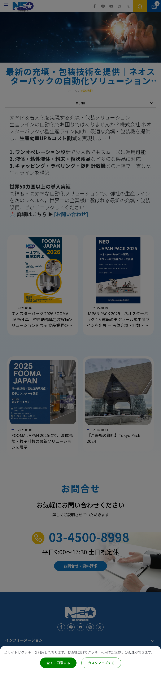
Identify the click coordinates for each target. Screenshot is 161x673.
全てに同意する (58, 662)
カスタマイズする (101, 662)
